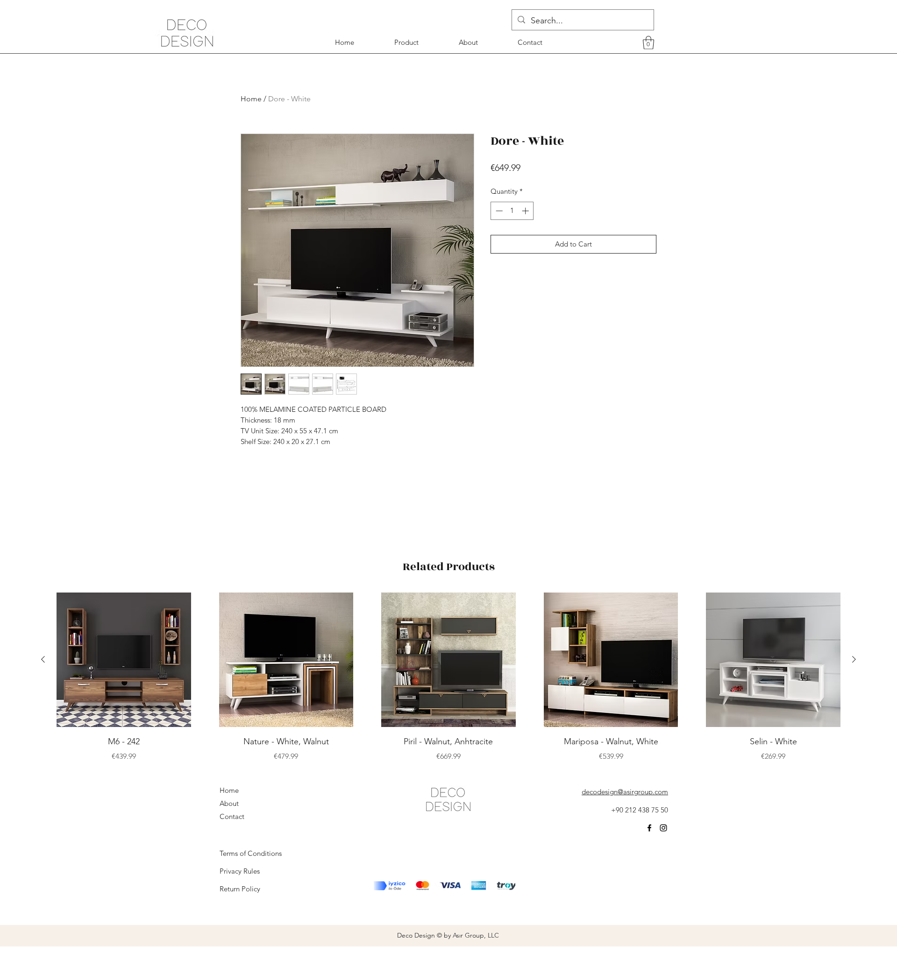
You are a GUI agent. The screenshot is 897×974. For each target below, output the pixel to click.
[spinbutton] (512, 210)
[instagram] (663, 828)
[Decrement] (498, 210)
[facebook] (649, 828)
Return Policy (240, 888)
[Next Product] (854, 659)
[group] (448, 677)
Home (251, 98)
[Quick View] (124, 660)
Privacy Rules (240, 871)
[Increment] (526, 210)
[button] (648, 42)
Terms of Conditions (251, 853)
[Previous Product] (43, 659)
